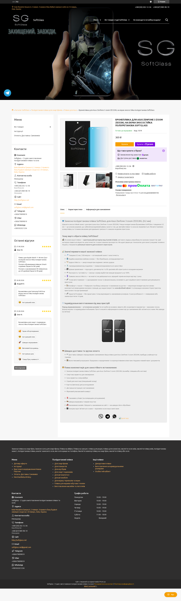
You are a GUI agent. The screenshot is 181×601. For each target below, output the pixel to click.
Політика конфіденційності (124, 584)
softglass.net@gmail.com (23, 207)
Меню (96, 20)
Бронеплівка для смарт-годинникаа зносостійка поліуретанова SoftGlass (32, 323)
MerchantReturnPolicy (22, 477)
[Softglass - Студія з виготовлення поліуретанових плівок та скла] (21, 20)
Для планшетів (61, 466)
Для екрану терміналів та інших (67, 481)
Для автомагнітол (62, 475)
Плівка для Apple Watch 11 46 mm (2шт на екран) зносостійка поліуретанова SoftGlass (33, 260)
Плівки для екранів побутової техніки (70, 483)
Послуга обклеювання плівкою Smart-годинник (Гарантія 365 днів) (32, 265)
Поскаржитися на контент (103, 584)
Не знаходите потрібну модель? (147, 20)
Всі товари (19, 127)
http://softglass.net (21, 200)
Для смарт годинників (64, 472)
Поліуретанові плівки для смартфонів (46, 110)
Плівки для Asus (70, 110)
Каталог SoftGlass (22, 110)
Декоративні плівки (103, 464)
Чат (172, 595)
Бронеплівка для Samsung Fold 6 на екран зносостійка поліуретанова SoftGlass (31, 293)
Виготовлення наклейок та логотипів (70, 486)
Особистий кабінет (103, 471)
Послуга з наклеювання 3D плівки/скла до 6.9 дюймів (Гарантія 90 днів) (32, 270)
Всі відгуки (20, 368)
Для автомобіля (61, 478)
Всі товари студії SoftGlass (116, 20)
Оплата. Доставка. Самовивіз (27, 135)
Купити (125, 144)
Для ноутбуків (60, 469)
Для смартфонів (61, 464)
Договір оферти (20, 464)
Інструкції (18, 131)
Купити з (141, 144)
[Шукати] (166, 19)
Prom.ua (103, 582)
